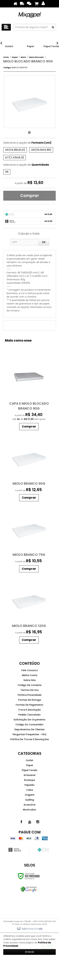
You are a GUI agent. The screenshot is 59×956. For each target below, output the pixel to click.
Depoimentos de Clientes (29, 729)
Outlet (29, 760)
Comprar (29, 195)
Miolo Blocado (36, 57)
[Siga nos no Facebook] (21, 821)
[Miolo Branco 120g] (29, 609)
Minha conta (29, 675)
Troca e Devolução (29, 709)
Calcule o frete (28, 233)
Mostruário (29, 809)
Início (6, 57)
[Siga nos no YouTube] (29, 821)
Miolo (23, 57)
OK (44, 242)
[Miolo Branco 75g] (29, 538)
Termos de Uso (29, 690)
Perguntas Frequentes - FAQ (29, 734)
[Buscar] (53, 27)
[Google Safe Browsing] (29, 889)
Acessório (30, 804)
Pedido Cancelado (29, 714)
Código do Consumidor (29, 724)
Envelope (29, 780)
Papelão (30, 785)
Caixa (29, 790)
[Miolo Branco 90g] (29, 467)
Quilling (29, 799)
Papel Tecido (29, 770)
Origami (29, 794)
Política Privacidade (29, 695)
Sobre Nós (29, 680)
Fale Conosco (29, 670)
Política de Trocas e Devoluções (29, 739)
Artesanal (29, 775)
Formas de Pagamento (29, 704)
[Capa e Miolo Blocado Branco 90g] (29, 392)
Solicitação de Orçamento (29, 719)
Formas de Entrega (29, 700)
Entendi (29, 952)
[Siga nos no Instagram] (38, 821)
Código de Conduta (29, 685)
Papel (15, 57)
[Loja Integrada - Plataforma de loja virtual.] (30, 929)
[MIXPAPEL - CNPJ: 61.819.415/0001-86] (29, 14)
